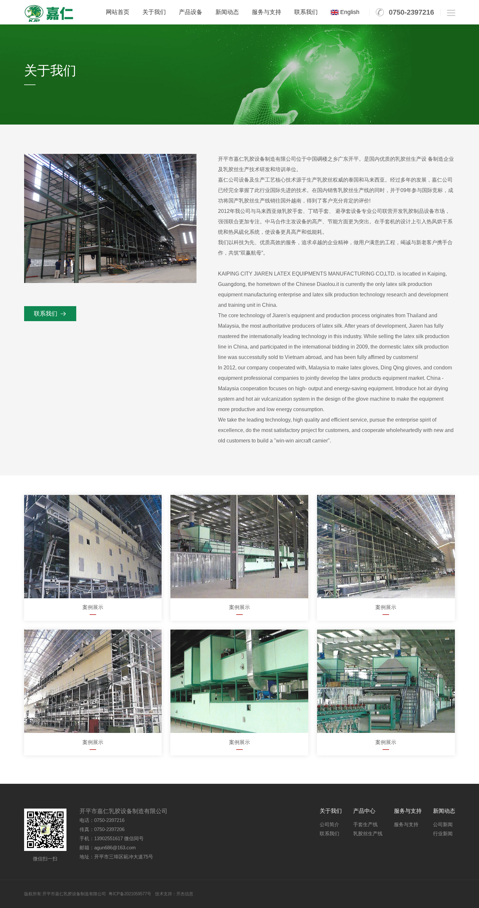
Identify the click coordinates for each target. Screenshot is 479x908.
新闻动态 (227, 12)
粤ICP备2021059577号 (130, 893)
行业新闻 (443, 833)
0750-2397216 (411, 12)
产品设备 (190, 12)
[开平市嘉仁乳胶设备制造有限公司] (49, 13)
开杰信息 (184, 893)
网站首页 (117, 12)
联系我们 (306, 12)
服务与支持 (266, 12)
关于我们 (154, 12)
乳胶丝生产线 (368, 833)
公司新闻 (443, 824)
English (349, 12)
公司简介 (329, 824)
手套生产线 (365, 824)
